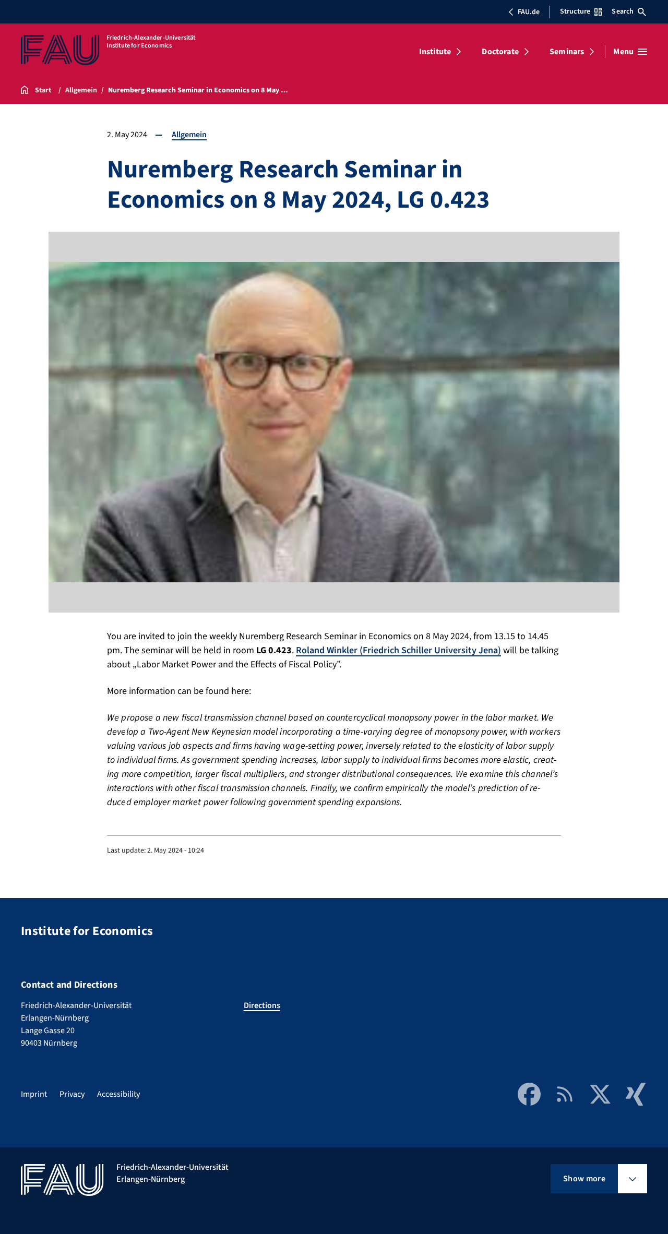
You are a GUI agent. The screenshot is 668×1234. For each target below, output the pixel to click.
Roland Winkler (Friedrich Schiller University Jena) (398, 650)
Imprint (34, 1094)
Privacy (72, 1094)
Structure (575, 11)
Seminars (567, 51)
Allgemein (189, 134)
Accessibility (118, 1094)
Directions (262, 1005)
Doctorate (500, 51)
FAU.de (529, 12)
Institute (435, 51)
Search (623, 11)
